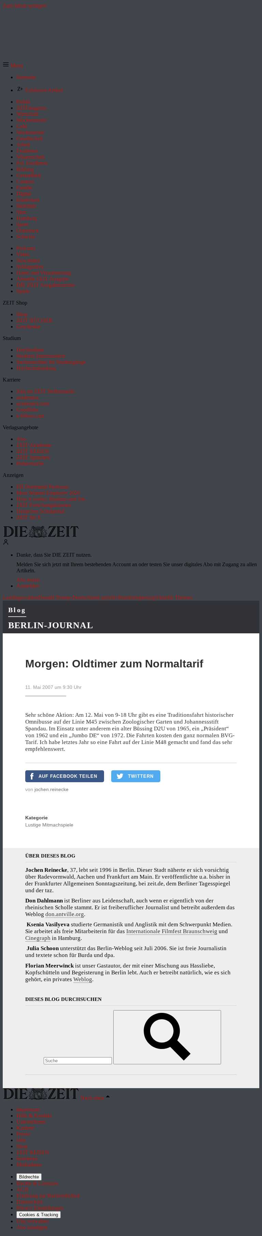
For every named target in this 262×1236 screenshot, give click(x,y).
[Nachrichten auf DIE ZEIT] (41, 536)
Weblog (82, 979)
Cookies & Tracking (38, 1214)
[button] (13, 65)
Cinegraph (37, 938)
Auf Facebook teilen (68, 776)
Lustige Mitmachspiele (49, 825)
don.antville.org (64, 914)
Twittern (141, 776)
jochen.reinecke (51, 789)
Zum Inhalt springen (24, 6)
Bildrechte (29, 1176)
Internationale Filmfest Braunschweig (171, 931)
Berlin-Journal (50, 625)
